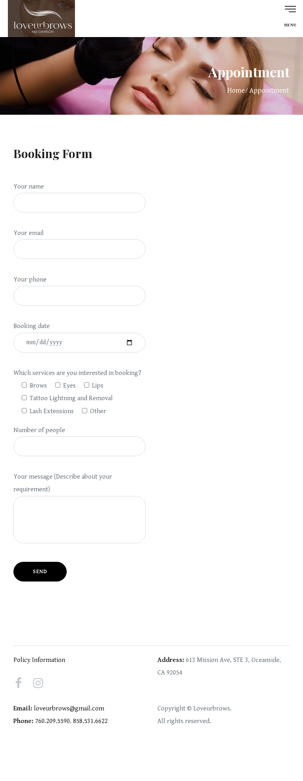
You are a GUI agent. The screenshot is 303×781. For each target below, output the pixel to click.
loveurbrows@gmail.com (69, 708)
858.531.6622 (90, 721)
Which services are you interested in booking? (77, 373)
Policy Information (39, 660)
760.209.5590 (52, 721)
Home (236, 90)
